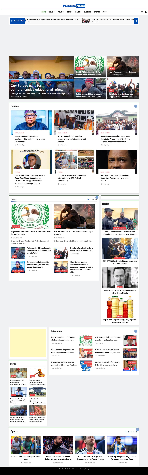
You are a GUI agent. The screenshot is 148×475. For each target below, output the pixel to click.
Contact (67, 469)
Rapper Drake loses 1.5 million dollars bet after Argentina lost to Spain (58, 459)
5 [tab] (136, 431)
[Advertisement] (74, 40)
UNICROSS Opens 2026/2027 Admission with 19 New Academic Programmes (64, 365)
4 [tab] (133, 431)
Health (78, 12)
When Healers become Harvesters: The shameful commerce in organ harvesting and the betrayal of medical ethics (81, 267)
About (61, 469)
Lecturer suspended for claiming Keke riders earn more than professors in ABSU (107, 365)
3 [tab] (131, 431)
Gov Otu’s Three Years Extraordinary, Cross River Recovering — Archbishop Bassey (115, 178)
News (51, 12)
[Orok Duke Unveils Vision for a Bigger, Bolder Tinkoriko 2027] (54, 20)
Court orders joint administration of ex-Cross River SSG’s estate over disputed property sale (37, 384)
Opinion (64, 271)
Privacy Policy (84, 469)
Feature (112, 68)
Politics (61, 12)
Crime (78, 91)
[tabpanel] (26, 450)
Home (43, 12)
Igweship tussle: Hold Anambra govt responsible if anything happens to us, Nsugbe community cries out (17, 384)
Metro (69, 12)
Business (87, 12)
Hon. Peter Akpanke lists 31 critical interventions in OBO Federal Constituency (72, 178)
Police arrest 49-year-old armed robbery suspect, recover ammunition (37, 419)
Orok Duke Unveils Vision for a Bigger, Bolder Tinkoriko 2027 (82, 19)
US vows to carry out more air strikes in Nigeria (33, 88)
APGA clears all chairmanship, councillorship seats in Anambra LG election (72, 139)
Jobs (105, 12)
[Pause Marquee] (136, 21)
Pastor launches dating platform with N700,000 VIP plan (17, 401)
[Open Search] (142, 12)
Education (80, 68)
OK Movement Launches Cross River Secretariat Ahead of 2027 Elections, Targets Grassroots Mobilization (115, 139)
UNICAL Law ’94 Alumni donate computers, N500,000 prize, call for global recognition (107, 352)
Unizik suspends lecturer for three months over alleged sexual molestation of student (108, 340)
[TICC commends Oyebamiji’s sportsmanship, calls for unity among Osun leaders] (110, 20)
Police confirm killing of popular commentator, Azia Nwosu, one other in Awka (89, 97)
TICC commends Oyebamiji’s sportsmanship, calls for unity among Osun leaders (30, 139)
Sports (97, 12)
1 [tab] (125, 431)
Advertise (75, 469)
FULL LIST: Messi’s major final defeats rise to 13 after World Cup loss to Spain (90, 459)
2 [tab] (128, 431)
